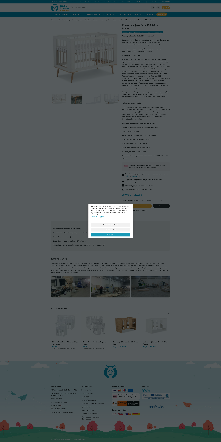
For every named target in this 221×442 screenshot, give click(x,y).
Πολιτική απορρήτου (98, 217)
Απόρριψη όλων (111, 230)
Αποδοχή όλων (110, 234)
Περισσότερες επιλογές (110, 225)
